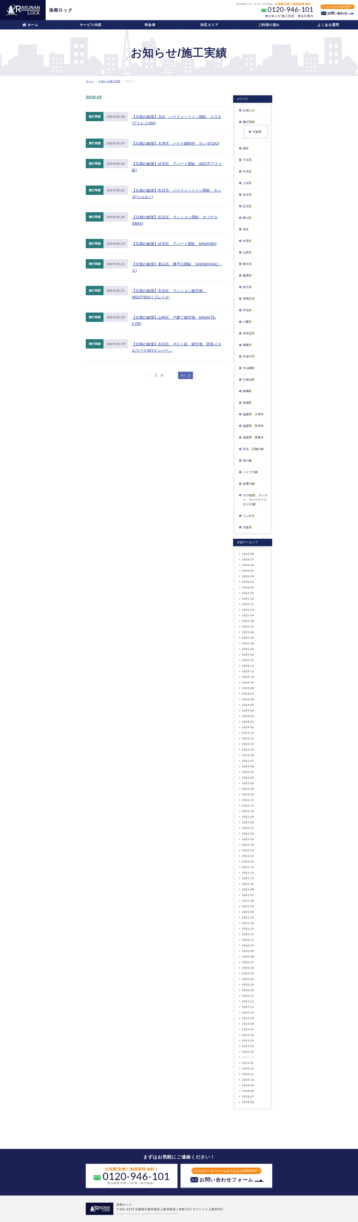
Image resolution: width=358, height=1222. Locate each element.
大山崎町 (249, 368)
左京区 (247, 206)
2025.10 (248, 609)
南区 (246, 148)
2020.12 (248, 934)
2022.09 (248, 816)
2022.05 (248, 839)
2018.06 (248, 1102)
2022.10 (248, 811)
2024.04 (248, 710)
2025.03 (248, 648)
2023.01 (248, 794)
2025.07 (248, 626)
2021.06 (248, 900)
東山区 (247, 217)
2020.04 (248, 979)
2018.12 (248, 1068)
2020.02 (248, 990)
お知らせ (249, 110)
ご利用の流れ (269, 25)
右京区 (247, 194)
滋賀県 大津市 (253, 414)
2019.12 (248, 1001)
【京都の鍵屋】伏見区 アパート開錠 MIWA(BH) (174, 244)
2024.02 (248, 721)
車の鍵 (247, 460)
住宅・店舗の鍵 (253, 449)
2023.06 (248, 766)
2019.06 (248, 1034)
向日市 (247, 287)
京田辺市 (249, 333)
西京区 (247, 264)
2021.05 (248, 906)
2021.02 (248, 923)
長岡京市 (249, 298)
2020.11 (248, 939)
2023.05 (248, 772)
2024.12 (248, 665)
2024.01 (248, 727)
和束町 (247, 402)
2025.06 (248, 632)
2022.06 (248, 833)
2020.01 (248, 995)
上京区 (247, 183)
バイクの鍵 (250, 472)
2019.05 (248, 1040)
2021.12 (248, 867)
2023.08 (248, 755)
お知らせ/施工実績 (281, 16)
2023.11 (248, 738)
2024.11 (248, 671)
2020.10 (248, 945)
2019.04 (248, 1046)
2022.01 (248, 861)
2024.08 (248, 688)
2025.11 (248, 604)
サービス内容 (91, 25)
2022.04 (248, 844)
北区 (246, 229)
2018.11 (248, 1074)
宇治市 (247, 310)
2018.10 (248, 1079)
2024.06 (248, 699)
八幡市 (247, 321)
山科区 (247, 252)
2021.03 (248, 917)
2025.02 (248, 654)
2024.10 (248, 676)
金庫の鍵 (249, 483)
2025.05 (248, 637)
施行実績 (249, 121)
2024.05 (248, 704)
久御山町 (249, 379)
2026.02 (248, 587)
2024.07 (248, 693)
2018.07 (248, 1096)
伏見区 (247, 240)
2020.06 (248, 967)
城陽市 (247, 344)
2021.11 (248, 872)
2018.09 (248, 1085)
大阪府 (256, 131)
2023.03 (248, 783)
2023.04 (248, 777)
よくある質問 (328, 25)
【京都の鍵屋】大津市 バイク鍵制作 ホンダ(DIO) (175, 143)
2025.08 (248, 620)
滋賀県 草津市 (253, 425)
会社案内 (307, 16)
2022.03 (248, 850)
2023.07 (248, 760)
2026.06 (248, 565)
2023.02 (248, 788)
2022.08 (248, 822)
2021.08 (248, 889)
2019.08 (248, 1023)
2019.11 (248, 1006)
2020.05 (248, 973)
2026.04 (248, 576)
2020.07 (248, 962)
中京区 (247, 171)
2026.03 (248, 581)
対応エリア (209, 25)
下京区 (247, 159)
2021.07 (248, 895)
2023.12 (248, 732)
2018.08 (248, 1090)
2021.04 (248, 911)
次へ (183, 375)
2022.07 (248, 827)
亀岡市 (247, 275)
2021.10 (248, 878)
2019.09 (248, 1018)
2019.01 (248, 1062)
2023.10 (248, 744)
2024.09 (248, 682)
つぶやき (249, 515)
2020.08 (248, 956)
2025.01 (248, 660)
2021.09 (248, 883)
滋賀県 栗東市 (253, 437)
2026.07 (248, 559)
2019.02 (248, 1057)
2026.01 (248, 592)
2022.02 (248, 855)
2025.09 (248, 615)
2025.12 (248, 598)
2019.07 (248, 1029)
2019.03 (248, 1051)
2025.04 (248, 643)
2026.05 (248, 570)
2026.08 (248, 553)
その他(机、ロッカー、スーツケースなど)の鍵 (255, 500)
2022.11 (248, 805)
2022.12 (248, 799)
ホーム (33, 25)
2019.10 (248, 1012)
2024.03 (248, 716)
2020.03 (248, 984)
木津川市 (249, 356)
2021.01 (248, 928)
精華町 (247, 391)
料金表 (150, 25)
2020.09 (248, 951)
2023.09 (248, 749)
